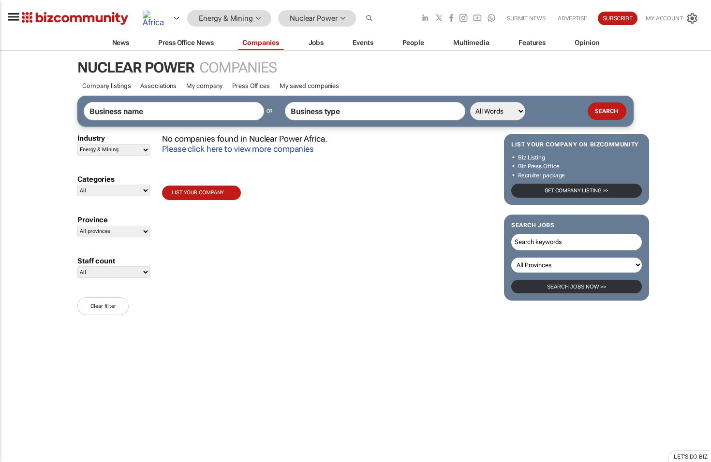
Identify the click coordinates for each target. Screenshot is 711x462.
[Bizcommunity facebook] (451, 18)
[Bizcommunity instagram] (463, 18)
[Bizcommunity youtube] (477, 18)
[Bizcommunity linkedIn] (425, 18)
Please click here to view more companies (238, 149)
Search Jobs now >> (576, 286)
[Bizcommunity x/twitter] (439, 18)
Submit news (526, 18)
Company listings (106, 85)
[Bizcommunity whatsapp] (491, 18)
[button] (370, 18)
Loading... (18, 452)
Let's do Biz (691, 456)
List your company (198, 192)
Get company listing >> (577, 191)
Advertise (572, 18)
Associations (158, 85)
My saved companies (309, 85)
